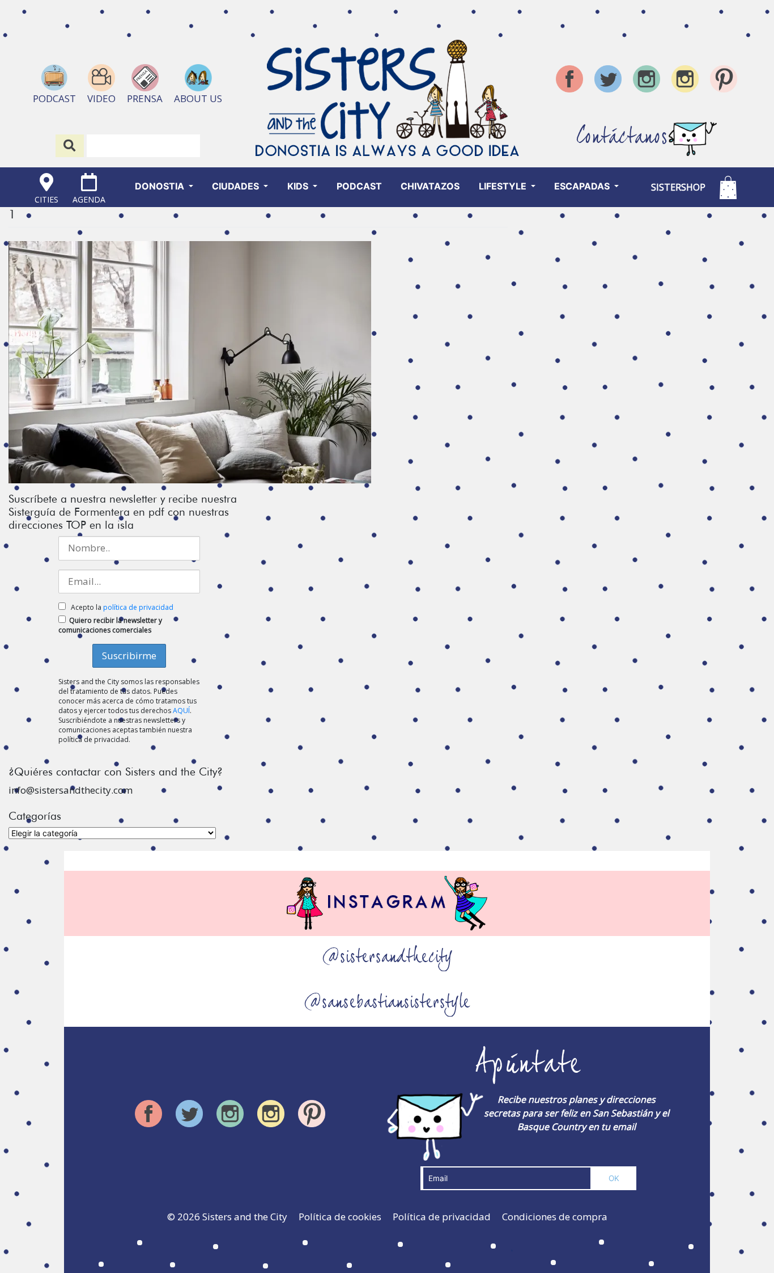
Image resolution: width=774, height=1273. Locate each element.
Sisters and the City (244, 1216)
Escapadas (583, 186)
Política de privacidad (442, 1216)
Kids (299, 186)
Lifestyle (504, 186)
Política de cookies (340, 1216)
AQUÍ (181, 710)
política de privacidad (138, 607)
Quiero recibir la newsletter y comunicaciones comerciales (110, 625)
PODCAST (359, 186)
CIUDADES (236, 186)
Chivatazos (430, 186)
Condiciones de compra (554, 1216)
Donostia (160, 186)
